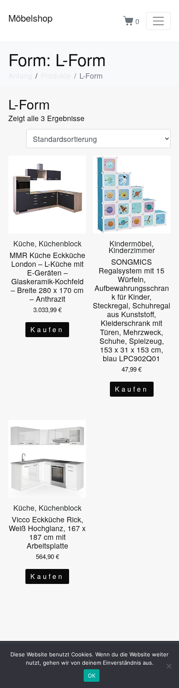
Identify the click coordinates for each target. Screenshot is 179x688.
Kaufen (47, 329)
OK (92, 675)
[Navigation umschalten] (158, 21)
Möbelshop (30, 18)
